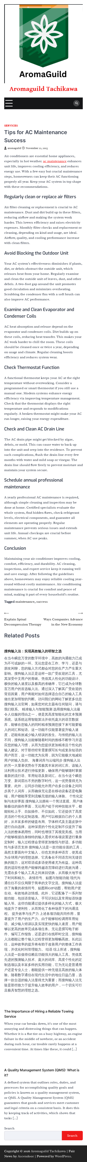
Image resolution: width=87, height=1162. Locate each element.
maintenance (25, 602)
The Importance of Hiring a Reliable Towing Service (38, 1014)
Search (9, 1128)
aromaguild (14, 148)
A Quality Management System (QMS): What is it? (41, 1072)
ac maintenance (55, 161)
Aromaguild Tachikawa (43, 89)
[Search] (76, 103)
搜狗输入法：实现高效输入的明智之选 (33, 651)
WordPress (63, 1156)
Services (11, 125)
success (42, 602)
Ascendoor (26, 1156)
